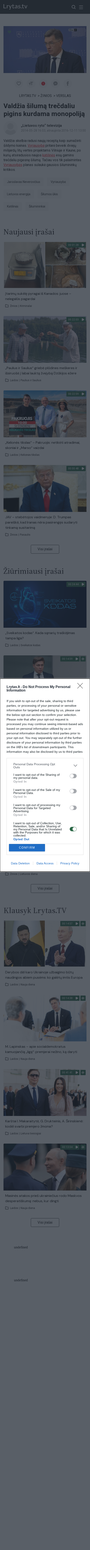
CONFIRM (27, 847)
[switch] (73, 776)
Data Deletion (20, 863)
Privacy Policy (69, 863)
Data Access (45, 863)
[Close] (81, 687)
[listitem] (45, 766)
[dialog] (45, 775)
